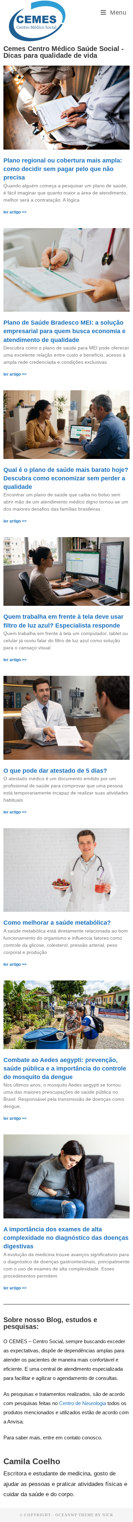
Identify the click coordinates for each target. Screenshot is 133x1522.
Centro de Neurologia (82, 1403)
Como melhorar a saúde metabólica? (57, 922)
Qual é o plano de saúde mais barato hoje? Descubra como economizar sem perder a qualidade (65, 478)
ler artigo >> (15, 212)
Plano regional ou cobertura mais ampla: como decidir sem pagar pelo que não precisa (62, 169)
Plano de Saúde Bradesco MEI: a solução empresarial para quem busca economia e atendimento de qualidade (64, 331)
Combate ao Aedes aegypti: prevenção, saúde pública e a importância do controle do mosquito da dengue (64, 1068)
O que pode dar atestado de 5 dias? (55, 770)
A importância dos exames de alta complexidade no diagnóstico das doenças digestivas (66, 1238)
